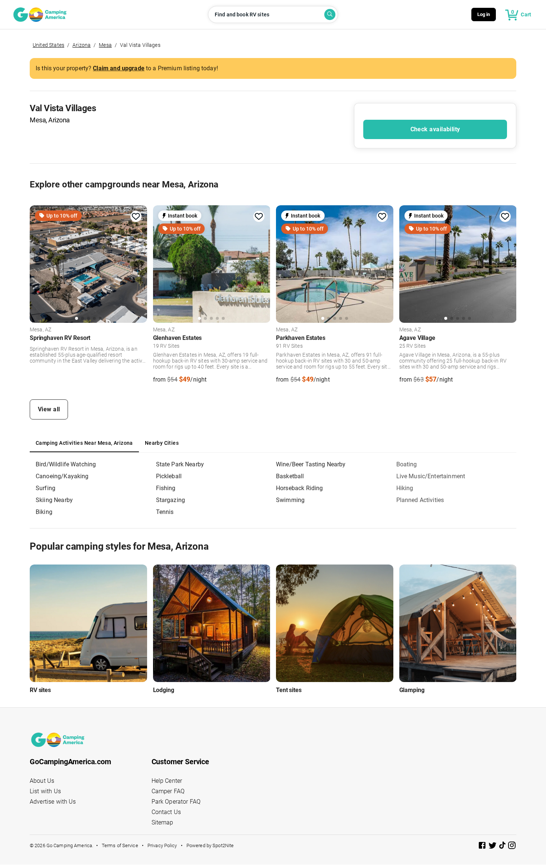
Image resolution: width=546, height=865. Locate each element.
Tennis (165, 511)
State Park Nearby (180, 464)
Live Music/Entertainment (430, 476)
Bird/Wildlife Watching (66, 464)
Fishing (166, 488)
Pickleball (169, 476)
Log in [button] (483, 14)
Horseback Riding (299, 488)
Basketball (290, 476)
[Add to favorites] (136, 216)
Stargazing (170, 500)
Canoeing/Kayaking (62, 476)
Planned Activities (420, 500)
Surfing (45, 488)
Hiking (404, 488)
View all (49, 409)
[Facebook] (483, 846)
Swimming (290, 500)
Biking (44, 511)
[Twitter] (493, 846)
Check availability (435, 129)
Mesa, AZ (40, 330)
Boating (406, 464)
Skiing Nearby (54, 500)
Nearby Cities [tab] (162, 443)
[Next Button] (139, 263)
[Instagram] (511, 846)
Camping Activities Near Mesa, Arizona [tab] (84, 443)
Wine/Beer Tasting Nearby (311, 464)
